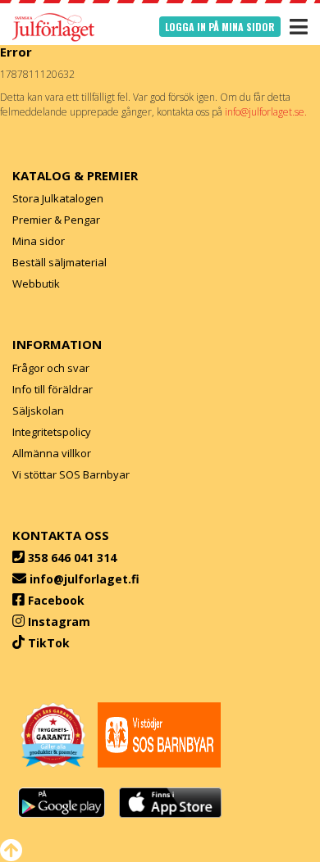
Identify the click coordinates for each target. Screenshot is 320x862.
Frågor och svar (50, 368)
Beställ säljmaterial (59, 262)
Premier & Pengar (56, 219)
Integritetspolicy (51, 431)
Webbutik (36, 283)
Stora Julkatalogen (57, 198)
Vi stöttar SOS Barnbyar (71, 474)
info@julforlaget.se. (266, 112)
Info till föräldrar (52, 389)
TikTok (49, 643)
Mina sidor (38, 241)
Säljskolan (38, 410)
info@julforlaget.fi (84, 579)
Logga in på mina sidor (220, 27)
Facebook (56, 600)
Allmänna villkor (51, 453)
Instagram (59, 621)
